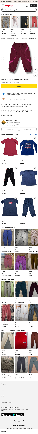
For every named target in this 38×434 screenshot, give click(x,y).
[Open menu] (2, 5)
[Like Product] (8, 18)
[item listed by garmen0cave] (7, 237)
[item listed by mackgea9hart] (7, 364)
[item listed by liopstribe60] (21, 312)
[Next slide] (35, 58)
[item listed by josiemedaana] (21, 364)
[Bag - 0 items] (27, 5)
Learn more (16, 94)
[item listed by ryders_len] (7, 261)
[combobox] (19, 10)
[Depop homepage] (9, 6)
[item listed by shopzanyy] (7, 340)
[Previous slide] (2, 58)
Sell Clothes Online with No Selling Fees (19, 428)
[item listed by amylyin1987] (21, 261)
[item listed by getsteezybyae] (9, 147)
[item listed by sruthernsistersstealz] (7, 289)
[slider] (19, 58)
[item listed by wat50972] (21, 340)
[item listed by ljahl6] (21, 289)
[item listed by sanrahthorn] (7, 312)
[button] (21, 125)
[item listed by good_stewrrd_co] (21, 237)
